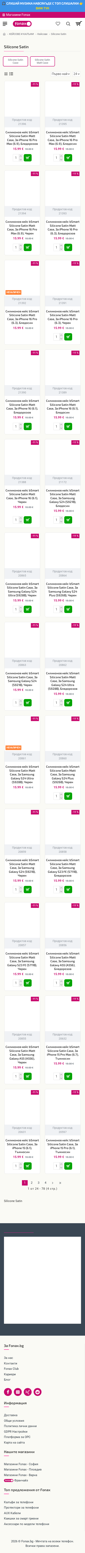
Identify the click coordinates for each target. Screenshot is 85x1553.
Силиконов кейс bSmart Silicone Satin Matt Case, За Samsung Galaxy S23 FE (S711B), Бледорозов (62, 867)
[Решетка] (6, 74)
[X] (28, 1392)
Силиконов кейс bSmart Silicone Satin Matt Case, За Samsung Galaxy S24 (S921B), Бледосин (62, 497)
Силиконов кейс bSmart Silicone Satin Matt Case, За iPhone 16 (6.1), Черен (22, 496)
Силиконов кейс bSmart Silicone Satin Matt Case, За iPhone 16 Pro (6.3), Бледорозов (62, 227)
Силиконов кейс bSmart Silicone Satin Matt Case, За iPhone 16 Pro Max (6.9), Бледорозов (22, 138)
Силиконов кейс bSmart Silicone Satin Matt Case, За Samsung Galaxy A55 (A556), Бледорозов (62, 961)
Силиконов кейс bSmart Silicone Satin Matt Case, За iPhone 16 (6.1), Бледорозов (22, 406)
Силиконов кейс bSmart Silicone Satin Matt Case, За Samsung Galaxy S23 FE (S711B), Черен (22, 961)
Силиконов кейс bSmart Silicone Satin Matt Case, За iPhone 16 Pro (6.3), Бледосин (22, 317)
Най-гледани (48, 1229)
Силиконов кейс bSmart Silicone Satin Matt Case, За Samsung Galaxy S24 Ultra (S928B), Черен (22, 774)
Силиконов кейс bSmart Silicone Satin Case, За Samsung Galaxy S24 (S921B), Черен (22, 679)
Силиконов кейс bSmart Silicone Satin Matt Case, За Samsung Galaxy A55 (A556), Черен (22, 1054)
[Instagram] (18, 1392)
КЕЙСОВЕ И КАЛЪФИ (21, 34)
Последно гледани (19, 1229)
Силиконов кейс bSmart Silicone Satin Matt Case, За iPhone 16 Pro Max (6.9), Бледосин (62, 138)
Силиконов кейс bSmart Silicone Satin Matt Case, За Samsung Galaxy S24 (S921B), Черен (22, 867)
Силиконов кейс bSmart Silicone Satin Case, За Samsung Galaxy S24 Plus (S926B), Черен (62, 589)
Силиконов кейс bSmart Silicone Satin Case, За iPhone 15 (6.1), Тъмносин (22, 1146)
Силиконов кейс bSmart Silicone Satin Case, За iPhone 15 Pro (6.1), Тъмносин (62, 1146)
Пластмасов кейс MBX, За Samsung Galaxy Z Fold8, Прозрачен (42, 1315)
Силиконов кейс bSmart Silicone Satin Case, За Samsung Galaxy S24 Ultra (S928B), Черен (22, 589)
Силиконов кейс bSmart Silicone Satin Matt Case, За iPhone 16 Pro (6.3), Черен (62, 317)
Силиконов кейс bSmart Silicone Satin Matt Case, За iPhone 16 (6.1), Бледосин (62, 406)
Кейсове (42, 34)
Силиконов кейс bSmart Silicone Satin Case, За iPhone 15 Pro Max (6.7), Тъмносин (62, 1052)
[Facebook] (8, 1392)
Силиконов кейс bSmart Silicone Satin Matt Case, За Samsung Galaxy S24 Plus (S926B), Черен (62, 774)
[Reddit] (38, 1392)
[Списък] (11, 74)
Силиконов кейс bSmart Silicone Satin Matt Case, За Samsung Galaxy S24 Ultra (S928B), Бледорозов (62, 680)
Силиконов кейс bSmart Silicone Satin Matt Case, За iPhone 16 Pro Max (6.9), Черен (22, 227)
